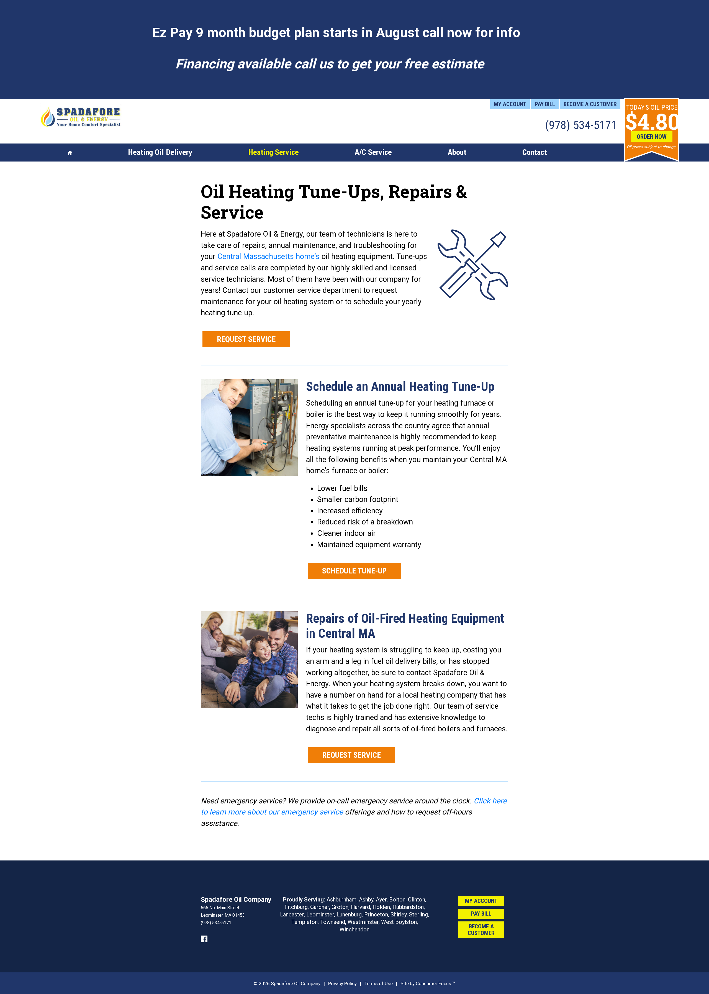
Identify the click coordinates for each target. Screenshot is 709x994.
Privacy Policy (342, 983)
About (457, 152)
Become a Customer (590, 104)
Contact (534, 152)
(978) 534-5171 (581, 125)
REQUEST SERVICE (246, 339)
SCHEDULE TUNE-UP (354, 570)
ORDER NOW (652, 136)
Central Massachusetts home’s (268, 256)
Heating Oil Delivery (160, 152)
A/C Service (373, 152)
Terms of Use (378, 983)
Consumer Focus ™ (435, 983)
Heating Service (273, 152)
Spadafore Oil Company (295, 983)
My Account (510, 104)
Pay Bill (545, 104)
